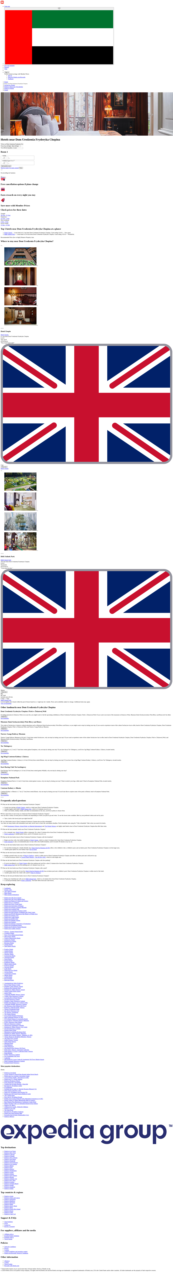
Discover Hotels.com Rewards (16, 77)
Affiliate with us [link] (9, 1234)
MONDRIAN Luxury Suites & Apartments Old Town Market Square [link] (24, 1059)
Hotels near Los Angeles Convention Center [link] (16, 1076)
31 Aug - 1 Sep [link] (5, 218)
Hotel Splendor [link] (8, 841)
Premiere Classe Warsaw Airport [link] (13, 986)
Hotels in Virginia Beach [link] (11, 1183)
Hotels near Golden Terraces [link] (12, 928)
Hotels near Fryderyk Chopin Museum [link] (15, 927)
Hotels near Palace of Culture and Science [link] (16, 901)
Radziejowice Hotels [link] (10, 941)
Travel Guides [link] (8, 1264)
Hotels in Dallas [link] (8, 1188)
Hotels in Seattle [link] (9, 1185)
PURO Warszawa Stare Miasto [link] (13, 1022)
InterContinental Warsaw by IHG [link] (13, 1017)
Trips (5, 69)
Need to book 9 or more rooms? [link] (10, 168)
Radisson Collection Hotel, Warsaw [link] (14, 1007)
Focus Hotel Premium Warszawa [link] (13, 1015)
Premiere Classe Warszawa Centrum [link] (14, 1001)
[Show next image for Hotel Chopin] (3, 328)
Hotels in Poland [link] (9, 88)
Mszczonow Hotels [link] (9, 936)
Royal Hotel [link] (33, 849)
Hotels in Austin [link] (9, 1172)
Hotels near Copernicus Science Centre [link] (15, 910)
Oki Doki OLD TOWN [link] (11, 1038)
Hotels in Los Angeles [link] (10, 1164)
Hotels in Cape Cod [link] (10, 1214)
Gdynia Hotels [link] (8, 972)
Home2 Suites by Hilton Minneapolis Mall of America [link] (19, 1100)
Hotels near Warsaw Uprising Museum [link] (15, 907)
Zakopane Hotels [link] (9, 957)
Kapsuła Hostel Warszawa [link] (11, 1063)
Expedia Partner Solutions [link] (11, 1236)
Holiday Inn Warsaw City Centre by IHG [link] (16, 1002)
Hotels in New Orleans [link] (10, 1157)
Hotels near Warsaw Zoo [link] (11, 915)
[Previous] (1, 797)
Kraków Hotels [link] (8, 949)
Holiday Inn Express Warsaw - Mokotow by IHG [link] (18, 1035)
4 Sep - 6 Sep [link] (4, 222)
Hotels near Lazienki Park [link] (11, 909)
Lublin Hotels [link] (8, 977)
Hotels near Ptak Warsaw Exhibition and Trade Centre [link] (19, 912)
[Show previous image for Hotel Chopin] (1, 328)
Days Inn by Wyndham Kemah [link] (13, 1097)
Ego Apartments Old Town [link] (12, 1056)
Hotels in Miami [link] (9, 1166)
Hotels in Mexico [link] (9, 1116)
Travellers (3, 148)
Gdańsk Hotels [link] (8, 951)
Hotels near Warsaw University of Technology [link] (17, 923)
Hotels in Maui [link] (8, 1207)
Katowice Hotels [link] (9, 965)
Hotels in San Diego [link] (10, 1159)
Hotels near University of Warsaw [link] (14, 906)
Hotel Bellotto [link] (8, 1053)
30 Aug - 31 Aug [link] (5, 215)
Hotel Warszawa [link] (9, 1046)
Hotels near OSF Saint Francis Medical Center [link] (17, 1094)
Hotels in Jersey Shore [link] (10, 1206)
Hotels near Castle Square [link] (11, 917)
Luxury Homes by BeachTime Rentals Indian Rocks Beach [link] (21, 1074)
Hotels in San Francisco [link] (11, 1162)
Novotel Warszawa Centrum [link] (12, 1028)
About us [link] (7, 1261)
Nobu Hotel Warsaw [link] (10, 1041)
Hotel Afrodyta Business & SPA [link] (41, 848)
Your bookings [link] (8, 1221)
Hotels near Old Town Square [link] (12, 897)
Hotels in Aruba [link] (8, 1196)
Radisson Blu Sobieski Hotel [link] (12, 988)
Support (6, 67)
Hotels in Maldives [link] (9, 1201)
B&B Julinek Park (9, 234)
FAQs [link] (6, 1223)
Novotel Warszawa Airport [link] (12, 999)
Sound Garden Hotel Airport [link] (12, 991)
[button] (86, 884)
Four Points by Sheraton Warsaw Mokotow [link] (16, 1020)
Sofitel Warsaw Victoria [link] (11, 1040)
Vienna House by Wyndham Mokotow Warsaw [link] (17, 1037)
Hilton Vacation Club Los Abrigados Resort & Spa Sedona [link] (21, 1103)
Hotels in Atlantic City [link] (10, 1179)
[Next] (3, 797)
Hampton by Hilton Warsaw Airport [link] (14, 989)
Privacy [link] (6, 1248)
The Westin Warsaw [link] (50, 826)
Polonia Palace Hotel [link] (10, 1030)
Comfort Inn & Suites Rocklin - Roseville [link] (16, 1084)
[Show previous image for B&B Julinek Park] (1, 553)
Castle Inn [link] (7, 1058)
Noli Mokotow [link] (8, 1045)
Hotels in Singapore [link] (10, 1199)
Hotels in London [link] (9, 1182)
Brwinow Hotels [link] (9, 943)
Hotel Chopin (8, 232)
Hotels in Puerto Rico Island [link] (12, 1209)
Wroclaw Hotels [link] (9, 954)
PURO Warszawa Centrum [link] (12, 1054)
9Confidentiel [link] (8, 1087)
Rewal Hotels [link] (8, 978)
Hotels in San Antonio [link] (10, 1175)
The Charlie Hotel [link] (9, 1095)
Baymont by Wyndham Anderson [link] (13, 1111)
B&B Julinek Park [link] (26, 809)
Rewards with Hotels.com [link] (11, 1265)
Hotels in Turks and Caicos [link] (12, 1198)
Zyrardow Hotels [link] (9, 933)
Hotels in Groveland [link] (10, 1073)
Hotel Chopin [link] (21, 807)
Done (21, 168)
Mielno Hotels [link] (8, 975)
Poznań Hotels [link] (8, 960)
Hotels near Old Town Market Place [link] (14, 899)
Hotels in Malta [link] (8, 1204)
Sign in (7, 72)
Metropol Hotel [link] (8, 1043)
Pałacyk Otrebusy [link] (29, 855)
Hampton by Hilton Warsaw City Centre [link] (15, 1027)
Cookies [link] (6, 1250)
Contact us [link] (7, 1225)
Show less (4, 467)
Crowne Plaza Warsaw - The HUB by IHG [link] (33, 857)
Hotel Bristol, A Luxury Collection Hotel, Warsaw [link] (18, 1051)
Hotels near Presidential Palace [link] (13, 925)
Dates (2, 146)
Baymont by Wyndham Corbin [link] (13, 1086)
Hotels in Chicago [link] (9, 1154)
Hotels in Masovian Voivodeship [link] (13, 87)
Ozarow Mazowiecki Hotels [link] (12, 938)
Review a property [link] (9, 1226)
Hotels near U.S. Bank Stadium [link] (13, 1079)
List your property (9, 65)
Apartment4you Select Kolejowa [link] (13, 983)
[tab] (7, 888)
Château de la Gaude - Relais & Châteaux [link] (16, 1107)
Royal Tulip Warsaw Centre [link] (12, 985)
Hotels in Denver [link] (9, 1169)
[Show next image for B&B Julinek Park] (3, 553)
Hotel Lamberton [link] (9, 834)
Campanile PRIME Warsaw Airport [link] (14, 994)
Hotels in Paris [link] (8, 1167)
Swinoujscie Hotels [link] (9, 956)
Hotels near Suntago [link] (10, 922)
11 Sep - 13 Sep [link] (5, 225)
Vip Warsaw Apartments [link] (11, 1012)
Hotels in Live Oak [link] (9, 1108)
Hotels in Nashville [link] (9, 1161)
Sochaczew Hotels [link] (9, 85)
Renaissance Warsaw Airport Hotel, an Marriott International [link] (24, 826)
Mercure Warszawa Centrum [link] (12, 1024)
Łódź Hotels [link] (7, 969)
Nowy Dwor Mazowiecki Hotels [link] (13, 935)
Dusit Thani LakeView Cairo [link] (12, 1090)
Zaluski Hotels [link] (8, 944)
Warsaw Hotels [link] (8, 952)
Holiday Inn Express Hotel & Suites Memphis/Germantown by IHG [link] (23, 1098)
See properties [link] (5, 718)
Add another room (6, 166)
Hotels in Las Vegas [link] (10, 1151)
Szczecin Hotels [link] (8, 967)
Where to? (4, 144)
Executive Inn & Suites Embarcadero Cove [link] (16, 1115)
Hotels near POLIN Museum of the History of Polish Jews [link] (21, 914)
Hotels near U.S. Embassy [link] (11, 902)
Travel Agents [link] (8, 1239)
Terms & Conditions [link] (10, 1246)
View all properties (6, 703)
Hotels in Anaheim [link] (9, 1187)
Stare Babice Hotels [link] (10, 946)
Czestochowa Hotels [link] (10, 973)
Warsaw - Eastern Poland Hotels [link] (13, 931)
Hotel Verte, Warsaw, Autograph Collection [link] (16, 1050)
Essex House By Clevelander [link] (12, 1082)
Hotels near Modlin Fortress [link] (12, 920)
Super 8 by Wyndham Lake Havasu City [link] (15, 1092)
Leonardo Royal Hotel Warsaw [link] (13, 998)
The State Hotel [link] (8, 1110)
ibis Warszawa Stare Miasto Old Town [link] (15, 1006)
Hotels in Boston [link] (9, 1177)
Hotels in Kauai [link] (8, 1211)
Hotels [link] (6, 82)
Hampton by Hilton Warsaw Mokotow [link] (15, 1033)
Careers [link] (6, 1262)
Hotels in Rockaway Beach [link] (12, 1081)
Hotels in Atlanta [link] (9, 1174)
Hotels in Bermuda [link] (9, 1202)
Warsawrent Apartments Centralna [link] (14, 1025)
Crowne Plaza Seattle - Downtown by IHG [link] (16, 1077)
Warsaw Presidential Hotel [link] (11, 1009)
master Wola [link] (7, 993)
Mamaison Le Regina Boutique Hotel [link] (15, 1032)
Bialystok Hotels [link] (9, 980)
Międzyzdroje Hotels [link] (10, 964)
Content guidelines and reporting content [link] (15, 1251)
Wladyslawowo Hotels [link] (10, 970)
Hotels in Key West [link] (9, 1180)
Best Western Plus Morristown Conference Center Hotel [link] (20, 1102)
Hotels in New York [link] (10, 1153)
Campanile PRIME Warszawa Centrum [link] (15, 1004)
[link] (23, 79)
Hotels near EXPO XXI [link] (11, 919)
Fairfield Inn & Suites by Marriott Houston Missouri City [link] (20, 1089)
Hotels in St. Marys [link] (9, 1105)
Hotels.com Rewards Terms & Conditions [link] (16, 1253)
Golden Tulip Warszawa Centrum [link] (13, 996)
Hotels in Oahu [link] (8, 1212)
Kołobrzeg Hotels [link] (9, 962)
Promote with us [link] (9, 1237)
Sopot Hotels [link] (8, 959)
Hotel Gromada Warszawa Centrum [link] (14, 1061)
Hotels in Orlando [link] (9, 1156)
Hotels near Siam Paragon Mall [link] (13, 1113)
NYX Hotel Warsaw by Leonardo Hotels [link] (16, 1019)
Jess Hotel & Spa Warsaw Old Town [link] (14, 1048)
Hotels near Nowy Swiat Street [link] (13, 904)
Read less (4, 716)
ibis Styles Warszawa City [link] (11, 1011)
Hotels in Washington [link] (10, 1170)
